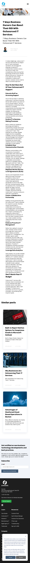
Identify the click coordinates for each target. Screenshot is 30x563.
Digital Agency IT (5, 523)
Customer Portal (15, 513)
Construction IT (4, 516)
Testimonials (4, 526)
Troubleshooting (15, 523)
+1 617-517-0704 (5, 494)
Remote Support (6, 501)
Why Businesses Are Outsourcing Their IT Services (13, 373)
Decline (21, 557)
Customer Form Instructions (17, 518)
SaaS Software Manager (17, 516)
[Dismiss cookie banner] (25, 536)
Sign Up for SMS (15, 526)
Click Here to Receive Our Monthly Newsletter (12, 497)
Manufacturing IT (5, 521)
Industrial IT (4, 518)
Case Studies (4, 513)
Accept (10, 557)
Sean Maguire (14, 48)
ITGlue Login (14, 521)
